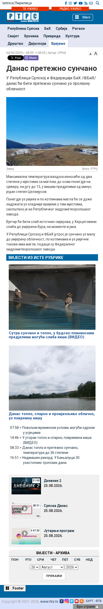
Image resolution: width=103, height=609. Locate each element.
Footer (18, 588)
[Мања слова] (90, 53)
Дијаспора (37, 44)
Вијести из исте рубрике (35, 257)
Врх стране (86, 606)
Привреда (52, 36)
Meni (86, 17)
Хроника (31, 36)
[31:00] (26, 486)
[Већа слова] (96, 53)
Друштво (15, 44)
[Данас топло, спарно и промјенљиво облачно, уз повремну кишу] (52, 376)
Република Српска (23, 29)
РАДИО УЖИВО (70, 9)
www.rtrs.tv (49, 601)
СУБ (77, 559)
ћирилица (24, 3)
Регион (78, 29)
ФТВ (99, 601)
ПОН (14, 559)
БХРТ (89, 601)
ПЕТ (65, 559)
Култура (73, 36)
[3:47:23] (26, 536)
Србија (61, 29)
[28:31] (26, 511)
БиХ (47, 29)
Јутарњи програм (59, 531)
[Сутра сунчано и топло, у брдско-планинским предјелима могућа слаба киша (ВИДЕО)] (52, 295)
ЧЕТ (53, 559)
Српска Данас (56, 506)
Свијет (13, 36)
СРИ (40, 559)
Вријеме (58, 44)
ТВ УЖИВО (30, 9)
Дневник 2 (52, 481)
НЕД (89, 559)
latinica (8, 3)
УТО (28, 559)
